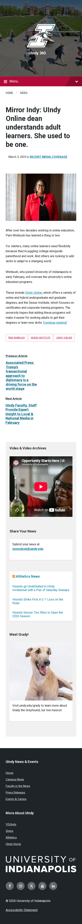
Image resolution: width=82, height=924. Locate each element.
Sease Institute (40, 337)
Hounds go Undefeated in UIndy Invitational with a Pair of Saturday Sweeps (40, 588)
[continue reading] (55, 322)
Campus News (15, 779)
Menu (14, 81)
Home (9, 92)
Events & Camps (16, 799)
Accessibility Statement (22, 910)
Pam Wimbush (16, 337)
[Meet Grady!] (41, 671)
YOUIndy (11, 824)
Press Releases (15, 792)
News (23, 92)
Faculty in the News (18, 786)
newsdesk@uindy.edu (27, 549)
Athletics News (28, 576)
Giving (9, 831)
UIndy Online (33, 292)
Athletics (11, 837)
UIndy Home (13, 844)
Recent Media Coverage (48, 157)
